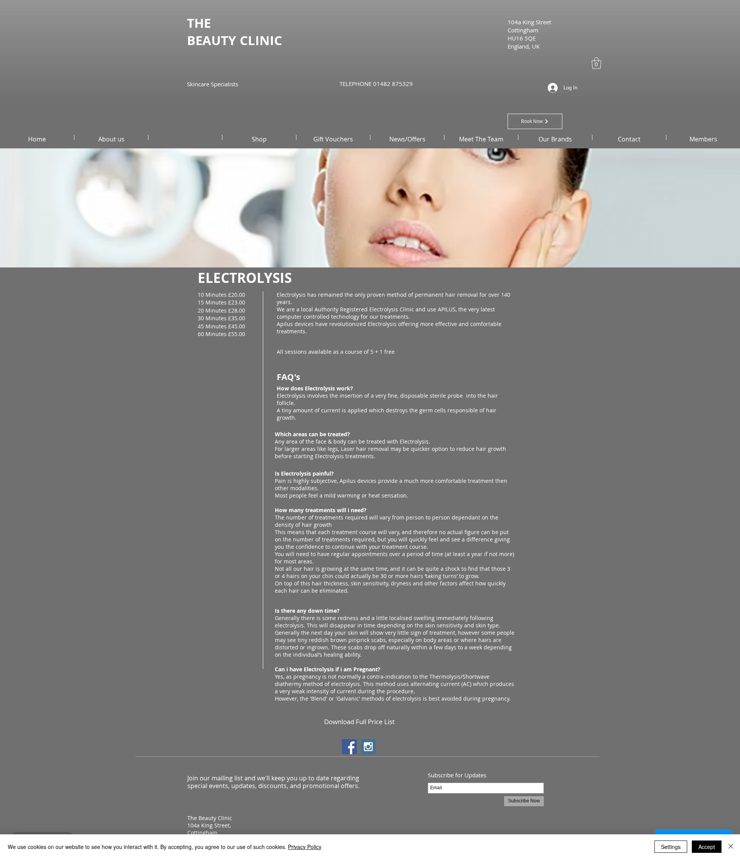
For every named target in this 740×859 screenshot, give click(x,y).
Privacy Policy (304, 847)
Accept (706, 847)
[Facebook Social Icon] (349, 746)
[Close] (730, 847)
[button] (596, 63)
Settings (671, 847)
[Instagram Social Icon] (368, 746)
